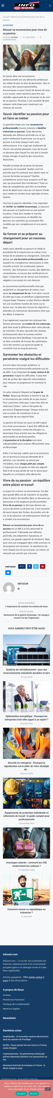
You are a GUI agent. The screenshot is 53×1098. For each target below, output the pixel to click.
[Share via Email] (8, 572)
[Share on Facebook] (29, 566)
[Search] (50, 6)
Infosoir (14, 37)
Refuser (34, 1093)
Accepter (21, 1093)
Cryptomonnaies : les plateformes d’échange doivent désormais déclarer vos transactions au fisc (25, 1057)
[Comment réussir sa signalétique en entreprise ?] (26, 889)
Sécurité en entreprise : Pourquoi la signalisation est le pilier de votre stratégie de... (26, 766)
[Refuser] (48, 1089)
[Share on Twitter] (36, 566)
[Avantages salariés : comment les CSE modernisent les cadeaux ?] (26, 843)
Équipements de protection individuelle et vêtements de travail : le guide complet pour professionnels (26, 816)
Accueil (6, 17)
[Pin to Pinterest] (42, 566)
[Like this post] (23, 566)
